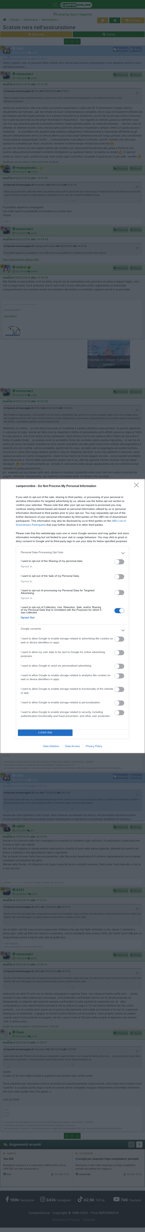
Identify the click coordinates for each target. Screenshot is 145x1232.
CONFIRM (45, 732)
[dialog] (72, 616)
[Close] (137, 486)
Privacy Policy (94, 746)
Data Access (72, 746)
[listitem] (72, 553)
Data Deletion (51, 746)
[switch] (119, 561)
